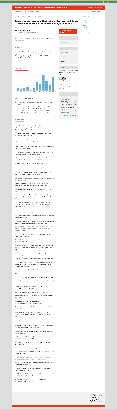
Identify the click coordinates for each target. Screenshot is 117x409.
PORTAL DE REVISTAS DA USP (8, 2)
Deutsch (85, 20)
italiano (85, 30)
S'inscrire (90, 7)
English (85, 22)
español (85, 25)
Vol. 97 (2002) (30, 16)
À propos (39, 11)
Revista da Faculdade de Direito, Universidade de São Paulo (41, 8)
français (85, 27)
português (86, 32)
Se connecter (98, 7)
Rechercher (97, 11)
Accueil (17, 16)
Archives (31, 11)
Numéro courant (20, 11)
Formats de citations (68, 115)
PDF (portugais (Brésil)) (65, 31)
